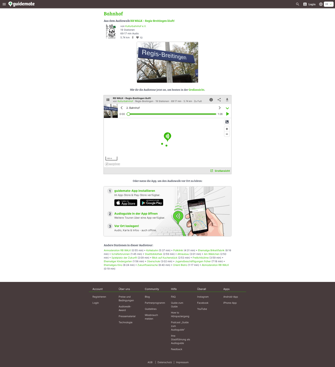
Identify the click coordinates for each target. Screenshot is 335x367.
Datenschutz (165, 362)
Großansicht (196, 89)
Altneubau (183, 253)
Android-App (230, 296)
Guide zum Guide (177, 304)
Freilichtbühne (201, 257)
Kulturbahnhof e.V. (135, 26)
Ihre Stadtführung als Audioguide (180, 339)
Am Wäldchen (211, 253)
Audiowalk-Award (125, 308)
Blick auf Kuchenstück (164, 257)
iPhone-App (230, 302)
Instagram (203, 296)
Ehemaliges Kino (113, 264)
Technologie (125, 322)
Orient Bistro (180, 264)
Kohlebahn (152, 250)
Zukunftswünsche (147, 264)
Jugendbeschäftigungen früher (193, 261)
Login (95, 302)
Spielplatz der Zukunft (124, 257)
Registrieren (99, 296)
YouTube (202, 308)
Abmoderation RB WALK (215, 264)
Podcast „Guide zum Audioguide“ (180, 326)
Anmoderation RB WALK (117, 250)
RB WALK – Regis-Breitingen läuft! (152, 21)
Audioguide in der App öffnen (136, 213)
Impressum (182, 362)
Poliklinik (178, 250)
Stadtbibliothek (153, 253)
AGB (150, 362)
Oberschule (153, 261)
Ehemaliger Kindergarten (118, 261)
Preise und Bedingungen (126, 298)
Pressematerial (127, 316)
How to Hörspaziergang (180, 314)
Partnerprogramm (155, 302)
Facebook (203, 302)
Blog (147, 296)
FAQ (173, 296)
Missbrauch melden (151, 316)
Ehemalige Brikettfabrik (211, 250)
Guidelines (151, 308)
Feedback (176, 349)
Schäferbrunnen (120, 253)
